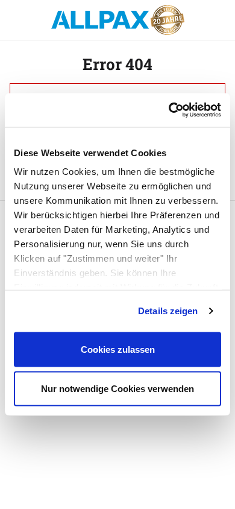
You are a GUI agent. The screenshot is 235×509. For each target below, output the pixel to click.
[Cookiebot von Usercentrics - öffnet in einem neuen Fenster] (169, 110)
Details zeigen (168, 311)
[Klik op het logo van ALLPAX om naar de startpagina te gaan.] (117, 20)
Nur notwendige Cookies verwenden (117, 389)
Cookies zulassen (118, 349)
